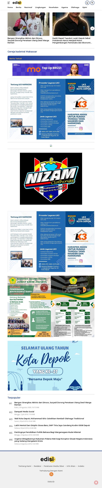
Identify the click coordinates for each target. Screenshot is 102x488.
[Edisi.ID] (19, 3)
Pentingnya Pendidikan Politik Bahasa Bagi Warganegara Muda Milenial (47, 432)
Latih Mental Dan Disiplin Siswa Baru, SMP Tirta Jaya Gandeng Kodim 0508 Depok (52, 425)
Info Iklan (71, 466)
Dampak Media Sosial (24, 412)
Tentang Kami (24, 466)
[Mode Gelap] (87, 3)
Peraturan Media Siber (54, 466)
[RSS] (51, 474)
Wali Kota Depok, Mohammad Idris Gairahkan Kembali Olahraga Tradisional (49, 418)
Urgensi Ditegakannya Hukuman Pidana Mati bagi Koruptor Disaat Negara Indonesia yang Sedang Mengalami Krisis (53, 440)
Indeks (81, 466)
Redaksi (37, 466)
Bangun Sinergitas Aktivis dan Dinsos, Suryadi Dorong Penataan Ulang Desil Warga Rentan (28, 40)
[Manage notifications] (96, 483)
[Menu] (9, 3)
